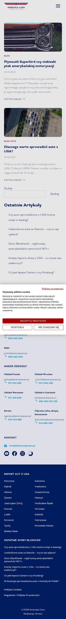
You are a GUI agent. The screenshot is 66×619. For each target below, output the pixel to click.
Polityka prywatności (52, 289)
